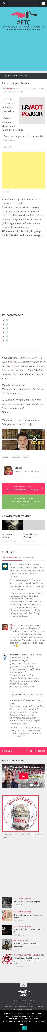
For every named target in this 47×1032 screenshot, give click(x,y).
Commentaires (13, 557)
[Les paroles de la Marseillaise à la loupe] (7, 915)
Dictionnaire (16, 457)
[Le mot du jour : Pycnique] (34, 525)
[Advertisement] (23, 53)
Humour (25, 457)
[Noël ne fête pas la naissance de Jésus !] (7, 930)
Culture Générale (22, 898)
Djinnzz (8, 88)
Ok (24, 1028)
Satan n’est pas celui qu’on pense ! (28, 901)
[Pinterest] (43, 751)
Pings (29, 557)
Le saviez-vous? (21, 940)
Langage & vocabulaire (14, 75)
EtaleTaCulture (31, 1003)
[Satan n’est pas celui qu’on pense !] (7, 902)
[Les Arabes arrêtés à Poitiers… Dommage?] (7, 944)
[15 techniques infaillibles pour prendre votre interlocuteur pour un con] (7, 959)
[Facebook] (26, 751)
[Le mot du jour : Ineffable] (12, 525)
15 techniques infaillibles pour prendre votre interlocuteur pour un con (28, 961)
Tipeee (14, 365)
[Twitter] (31, 751)
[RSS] (35, 751)
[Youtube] (39, 751)
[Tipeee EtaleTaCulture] (20, 831)
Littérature (38, 955)
